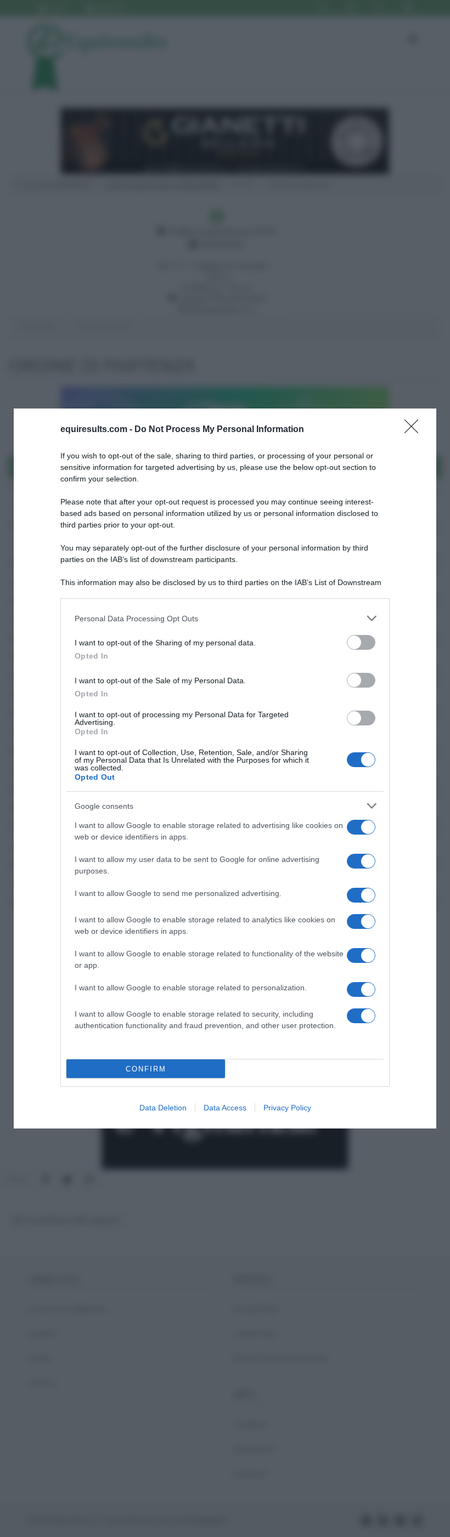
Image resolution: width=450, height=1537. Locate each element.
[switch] (361, 642)
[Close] (414, 429)
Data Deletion (163, 1107)
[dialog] (225, 768)
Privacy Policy (287, 1107)
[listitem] (225, 618)
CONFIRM (146, 1069)
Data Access (225, 1107)
